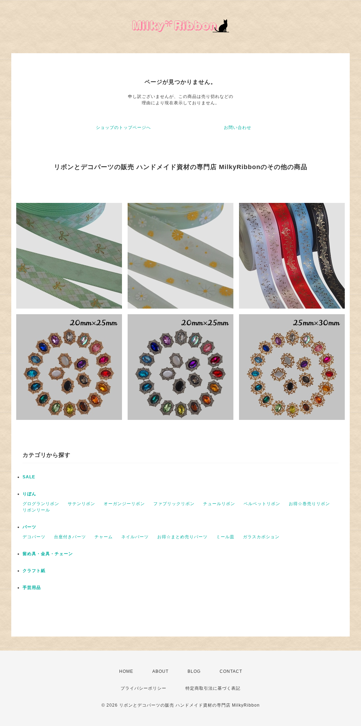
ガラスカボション (261, 536)
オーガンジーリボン (124, 503)
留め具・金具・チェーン (48, 553)
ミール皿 (225, 536)
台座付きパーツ (70, 536)
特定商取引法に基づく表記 (212, 688)
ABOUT (160, 671)
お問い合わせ (237, 127)
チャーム (103, 536)
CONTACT (231, 671)
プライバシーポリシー (143, 688)
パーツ (29, 527)
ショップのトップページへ (123, 127)
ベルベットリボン (262, 503)
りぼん (29, 493)
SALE (29, 476)
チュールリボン (219, 503)
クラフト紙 (34, 570)
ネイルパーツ (135, 536)
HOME (126, 671)
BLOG (194, 671)
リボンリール (36, 510)
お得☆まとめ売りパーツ (182, 536)
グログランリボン (41, 503)
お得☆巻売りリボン (309, 503)
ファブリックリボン (174, 503)
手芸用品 (32, 587)
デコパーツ (34, 536)
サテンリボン (81, 503)
